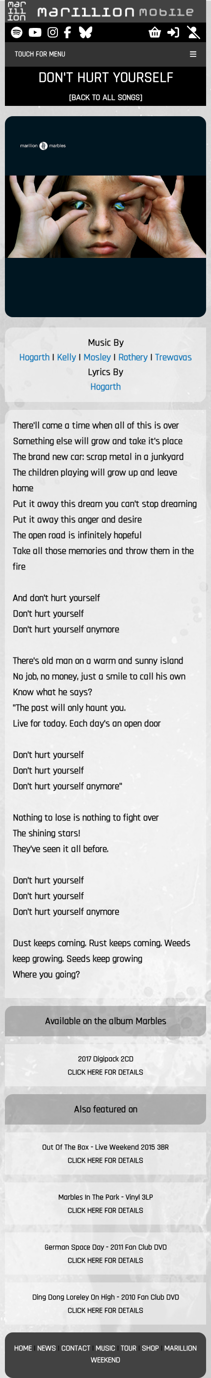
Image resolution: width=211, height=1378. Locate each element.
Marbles (150, 1021)
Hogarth (34, 357)
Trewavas (173, 357)
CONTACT (75, 1348)
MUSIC (105, 1348)
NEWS (46, 1348)
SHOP (150, 1348)
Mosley (97, 357)
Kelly (66, 357)
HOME (23, 1348)
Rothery (133, 357)
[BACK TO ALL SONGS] (105, 97)
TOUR (128, 1348)
